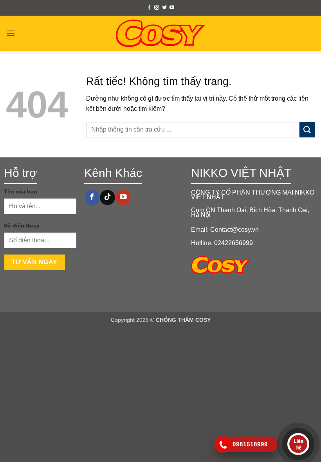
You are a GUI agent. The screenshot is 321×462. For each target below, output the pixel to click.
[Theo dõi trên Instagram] (156, 8)
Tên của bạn (20, 191)
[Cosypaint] (161, 33)
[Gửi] (307, 129)
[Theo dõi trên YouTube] (172, 8)
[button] (10, 33)
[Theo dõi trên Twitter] (164, 8)
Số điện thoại (22, 225)
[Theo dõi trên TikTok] (107, 197)
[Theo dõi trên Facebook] (149, 8)
